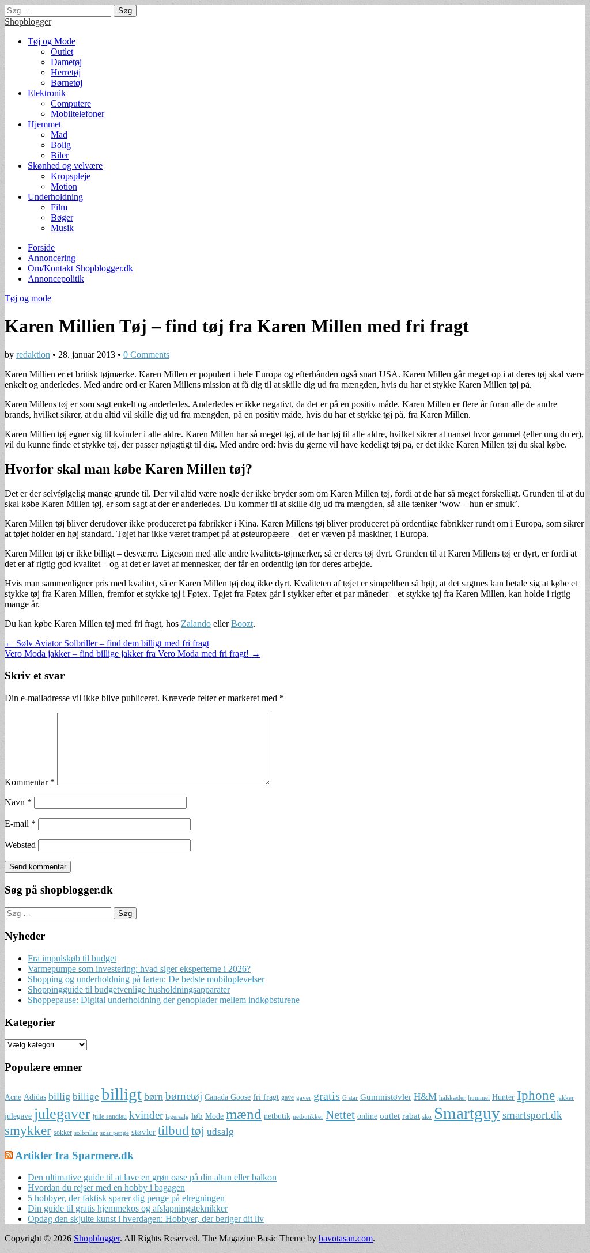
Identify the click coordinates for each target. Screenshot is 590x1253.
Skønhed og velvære (65, 166)
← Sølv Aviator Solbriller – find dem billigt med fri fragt (107, 643)
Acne (13, 1097)
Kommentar (30, 782)
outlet (390, 1115)
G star (350, 1098)
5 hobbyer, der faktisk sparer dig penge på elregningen (126, 1198)
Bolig (61, 145)
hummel (479, 1098)
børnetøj (183, 1096)
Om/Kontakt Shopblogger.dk (80, 268)
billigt (121, 1094)
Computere (71, 103)
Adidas (35, 1097)
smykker (28, 1130)
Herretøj (66, 72)
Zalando (196, 624)
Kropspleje (70, 176)
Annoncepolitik (56, 278)
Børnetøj (66, 83)
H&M (425, 1096)
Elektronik (47, 93)
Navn (18, 802)
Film (59, 207)
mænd (244, 1114)
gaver (303, 1098)
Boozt (242, 624)
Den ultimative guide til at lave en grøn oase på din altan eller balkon (152, 1177)
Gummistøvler (385, 1096)
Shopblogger (28, 22)
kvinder (146, 1115)
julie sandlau (110, 1116)
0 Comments (146, 354)
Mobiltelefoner (77, 114)
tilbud (173, 1130)
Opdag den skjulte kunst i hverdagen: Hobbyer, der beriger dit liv (146, 1219)
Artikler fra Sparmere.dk (74, 1155)
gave (287, 1097)
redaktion (33, 354)
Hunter (503, 1097)
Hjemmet (44, 124)
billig (59, 1096)
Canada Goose (228, 1097)
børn (153, 1096)
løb (197, 1115)
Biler (60, 155)
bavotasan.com (346, 1238)
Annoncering (51, 258)
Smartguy (467, 1113)
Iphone (536, 1095)
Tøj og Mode (51, 41)
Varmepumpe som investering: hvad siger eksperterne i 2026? (139, 969)
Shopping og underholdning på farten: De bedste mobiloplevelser (146, 979)
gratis (326, 1095)
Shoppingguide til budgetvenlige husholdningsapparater (129, 989)
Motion (64, 186)
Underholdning (55, 197)
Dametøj (66, 62)
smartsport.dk (532, 1115)
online (367, 1116)
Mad (59, 134)
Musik (62, 228)
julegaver (62, 1114)
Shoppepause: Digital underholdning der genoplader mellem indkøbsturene (164, 1000)
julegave (18, 1116)
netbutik (277, 1116)
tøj (198, 1131)
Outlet (62, 51)
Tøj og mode (28, 298)
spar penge (114, 1133)
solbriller (86, 1133)
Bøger (62, 217)
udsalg (220, 1131)
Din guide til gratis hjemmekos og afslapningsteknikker (128, 1208)
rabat (411, 1115)
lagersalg (177, 1117)
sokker (63, 1133)
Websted (20, 845)
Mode (214, 1116)
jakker (565, 1098)
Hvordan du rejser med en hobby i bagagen (106, 1188)
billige (86, 1096)
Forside (41, 247)
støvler (143, 1132)
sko (427, 1117)
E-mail (20, 823)
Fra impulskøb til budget (72, 958)
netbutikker (308, 1117)
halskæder (452, 1098)
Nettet (340, 1114)
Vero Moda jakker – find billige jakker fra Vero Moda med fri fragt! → (132, 653)
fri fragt (266, 1097)
